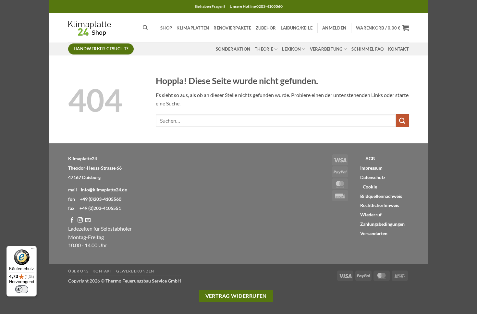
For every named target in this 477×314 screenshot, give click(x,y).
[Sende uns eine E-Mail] (88, 220)
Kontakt (398, 49)
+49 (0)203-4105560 (100, 199)
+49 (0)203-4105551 (100, 208)
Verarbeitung (326, 49)
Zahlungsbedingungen (382, 224)
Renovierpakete (232, 27)
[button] (334, 28)
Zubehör (266, 27)
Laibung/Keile (296, 27)
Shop (166, 27)
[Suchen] (145, 27)
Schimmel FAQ (367, 49)
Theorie (264, 49)
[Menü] (33, 250)
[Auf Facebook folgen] (72, 220)
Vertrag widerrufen (236, 296)
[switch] (21, 289)
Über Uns (78, 271)
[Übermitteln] (402, 120)
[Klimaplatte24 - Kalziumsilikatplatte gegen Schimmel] (100, 27)
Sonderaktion (233, 49)
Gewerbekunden (135, 271)
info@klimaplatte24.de (104, 189)
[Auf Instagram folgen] (80, 220)
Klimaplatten (193, 27)
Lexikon (291, 49)
